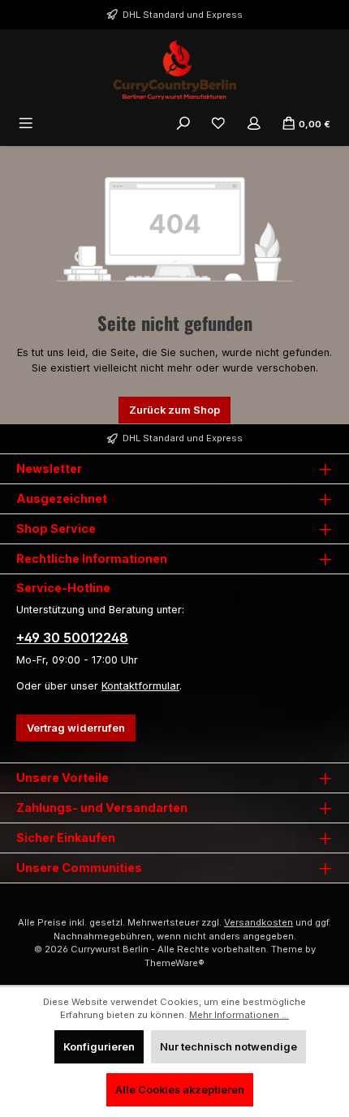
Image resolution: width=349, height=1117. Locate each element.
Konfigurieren (99, 1047)
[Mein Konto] (254, 123)
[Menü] (26, 123)
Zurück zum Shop (174, 410)
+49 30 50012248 (72, 637)
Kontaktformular (140, 686)
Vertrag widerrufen (76, 728)
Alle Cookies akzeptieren (179, 1090)
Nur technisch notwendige (228, 1047)
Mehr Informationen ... (239, 1014)
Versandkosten (258, 922)
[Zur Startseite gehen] (174, 69)
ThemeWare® (174, 963)
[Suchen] (183, 123)
